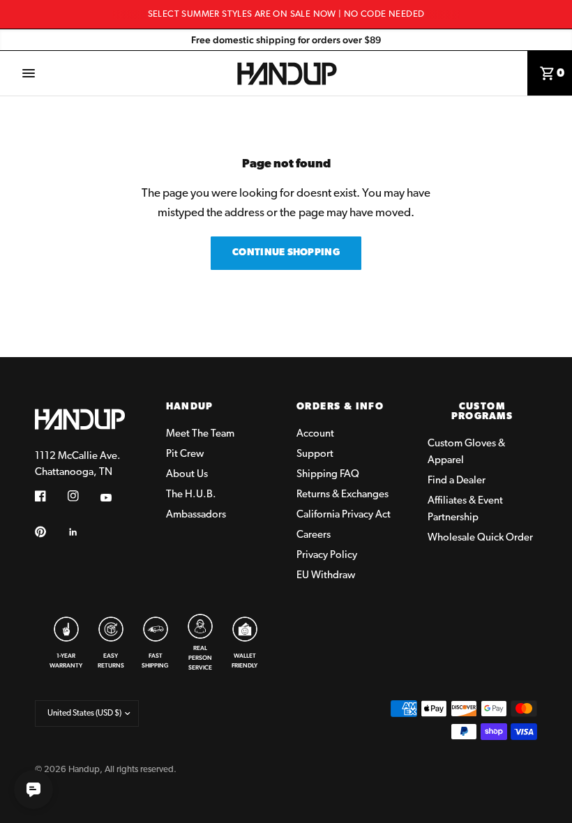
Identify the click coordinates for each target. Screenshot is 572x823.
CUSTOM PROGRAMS (482, 412)
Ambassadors (196, 515)
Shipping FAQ (327, 474)
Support (314, 454)
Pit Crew (185, 454)
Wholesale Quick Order (480, 538)
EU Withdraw (325, 576)
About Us (187, 474)
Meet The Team (200, 434)
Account (315, 434)
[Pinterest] (50, 531)
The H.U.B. (191, 495)
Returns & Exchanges (342, 495)
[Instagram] (83, 496)
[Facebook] (50, 496)
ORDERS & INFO (340, 407)
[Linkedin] (83, 532)
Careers (313, 535)
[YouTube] (115, 497)
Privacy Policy (326, 555)
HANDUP (189, 407)
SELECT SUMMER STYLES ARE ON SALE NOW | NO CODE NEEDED (286, 14)
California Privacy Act (343, 515)
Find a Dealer (457, 481)
